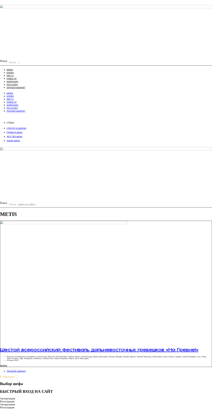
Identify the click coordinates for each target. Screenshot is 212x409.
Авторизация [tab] (7, 398)
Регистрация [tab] (7, 401)
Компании (12, 82)
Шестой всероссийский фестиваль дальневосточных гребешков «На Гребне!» (99, 351)
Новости (12, 79)
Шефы (10, 70)
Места (10, 76)
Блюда (10, 73)
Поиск (3, 61)
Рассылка (12, 85)
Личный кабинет (16, 88)
